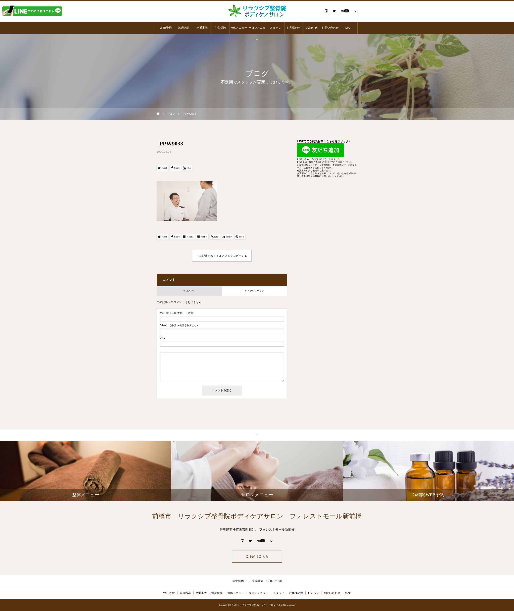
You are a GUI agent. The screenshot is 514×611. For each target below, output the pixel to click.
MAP (348, 27)
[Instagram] (326, 11)
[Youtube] (344, 11)
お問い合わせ (330, 27)
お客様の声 (294, 27)
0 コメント (189, 290)
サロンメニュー (257, 30)
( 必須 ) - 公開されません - (179, 325)
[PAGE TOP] (257, 435)
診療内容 (184, 27)
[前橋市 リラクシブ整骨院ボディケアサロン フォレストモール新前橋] (257, 11)
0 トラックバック (254, 290)
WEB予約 (166, 27)
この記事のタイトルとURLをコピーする (222, 255)
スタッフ (275, 27)
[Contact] (355, 11)
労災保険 (220, 27)
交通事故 (202, 27)
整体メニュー (238, 27)
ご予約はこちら (257, 556)
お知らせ (311, 27)
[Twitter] (334, 11)
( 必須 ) (177, 313)
